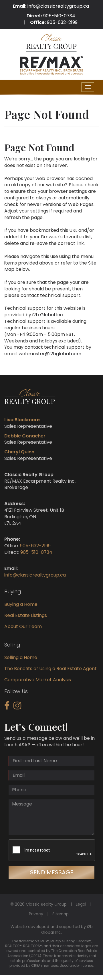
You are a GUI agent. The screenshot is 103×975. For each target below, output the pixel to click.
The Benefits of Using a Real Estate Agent (50, 668)
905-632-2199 (62, 22)
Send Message (51, 872)
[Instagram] (17, 707)
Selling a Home (20, 657)
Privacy (36, 914)
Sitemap (60, 914)
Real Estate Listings (25, 615)
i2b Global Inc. (48, 314)
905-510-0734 (59, 16)
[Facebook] (6, 707)
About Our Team (23, 626)
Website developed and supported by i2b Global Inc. (52, 929)
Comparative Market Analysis (37, 679)
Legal (81, 904)
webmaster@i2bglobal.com (50, 353)
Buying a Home (20, 604)
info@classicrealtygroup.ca (58, 6)
